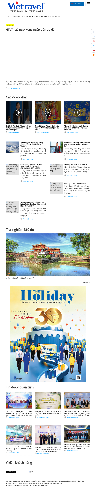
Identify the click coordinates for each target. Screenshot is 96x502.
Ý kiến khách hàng (19, 462)
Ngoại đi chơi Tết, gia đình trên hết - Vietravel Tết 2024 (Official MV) (47, 128)
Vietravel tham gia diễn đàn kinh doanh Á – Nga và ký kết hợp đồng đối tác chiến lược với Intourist (77, 446)
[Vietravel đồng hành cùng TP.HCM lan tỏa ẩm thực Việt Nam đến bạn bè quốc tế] (48, 400)
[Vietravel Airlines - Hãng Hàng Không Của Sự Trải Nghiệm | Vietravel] (12, 147)
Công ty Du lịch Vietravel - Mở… (76, 183)
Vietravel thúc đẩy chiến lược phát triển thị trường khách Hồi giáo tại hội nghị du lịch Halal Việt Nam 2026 (48, 449)
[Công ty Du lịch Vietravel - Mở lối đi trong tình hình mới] (56, 188)
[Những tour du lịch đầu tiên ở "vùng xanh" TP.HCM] (56, 169)
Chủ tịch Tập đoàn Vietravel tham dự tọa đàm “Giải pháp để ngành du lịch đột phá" (18, 128)
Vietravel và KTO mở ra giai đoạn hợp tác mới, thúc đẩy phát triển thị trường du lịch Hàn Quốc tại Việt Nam (77, 413)
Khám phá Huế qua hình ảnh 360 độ (20, 278)
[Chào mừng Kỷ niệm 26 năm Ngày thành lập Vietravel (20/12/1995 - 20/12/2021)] (12, 169)
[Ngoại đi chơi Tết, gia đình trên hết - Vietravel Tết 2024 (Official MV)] (48, 113)
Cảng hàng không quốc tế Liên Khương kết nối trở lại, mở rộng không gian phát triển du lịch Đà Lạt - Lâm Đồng (19, 413)
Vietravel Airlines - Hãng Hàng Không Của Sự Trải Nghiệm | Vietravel (31, 144)
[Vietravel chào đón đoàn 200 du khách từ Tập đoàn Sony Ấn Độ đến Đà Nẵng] (19, 435)
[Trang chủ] (26, 6)
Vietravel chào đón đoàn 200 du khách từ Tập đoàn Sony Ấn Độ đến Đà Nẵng (19, 449)
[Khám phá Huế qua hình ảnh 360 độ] (48, 254)
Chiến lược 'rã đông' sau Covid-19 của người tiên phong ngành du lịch (77, 144)
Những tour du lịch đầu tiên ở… (76, 164)
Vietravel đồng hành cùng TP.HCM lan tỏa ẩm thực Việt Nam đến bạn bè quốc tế (48, 413)
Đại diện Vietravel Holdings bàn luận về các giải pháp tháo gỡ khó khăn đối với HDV (33, 204)
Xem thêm (85, 283)
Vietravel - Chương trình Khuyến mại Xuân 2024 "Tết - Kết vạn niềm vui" (76, 128)
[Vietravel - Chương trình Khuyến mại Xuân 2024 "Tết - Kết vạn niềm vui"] (77, 113)
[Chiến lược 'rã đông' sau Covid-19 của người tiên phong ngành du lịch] (56, 147)
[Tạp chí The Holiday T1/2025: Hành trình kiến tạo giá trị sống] (48, 334)
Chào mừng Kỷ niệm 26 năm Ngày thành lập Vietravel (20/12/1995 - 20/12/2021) (31, 166)
